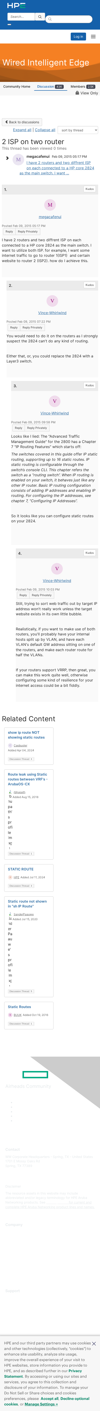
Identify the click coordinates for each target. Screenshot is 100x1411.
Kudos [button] (90, 189)
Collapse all (45, 129)
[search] (40, 17)
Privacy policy (16, 1259)
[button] (94, 1343)
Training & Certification (22, 1311)
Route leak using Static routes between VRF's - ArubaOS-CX (28, 779)
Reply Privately (28, 231)
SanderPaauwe (24, 914)
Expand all (22, 129)
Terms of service (17, 1266)
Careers (11, 1239)
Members (82, 86)
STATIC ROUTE (20, 869)
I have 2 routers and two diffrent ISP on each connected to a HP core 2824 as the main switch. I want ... (57, 167)
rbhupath (19, 792)
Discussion (49, 86)
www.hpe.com (57, 1202)
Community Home (16, 86)
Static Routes (19, 1007)
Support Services (18, 1298)
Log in (78, 36)
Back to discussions (23, 122)
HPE (16, 877)
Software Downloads (21, 1318)
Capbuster (20, 745)
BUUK (18, 1015)
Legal (9, 1273)
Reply (9, 231)
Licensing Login (17, 1325)
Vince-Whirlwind (52, 312)
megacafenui (50, 216)
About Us (12, 1232)
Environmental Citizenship (24, 1252)
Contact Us (13, 1245)
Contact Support (18, 1305)
